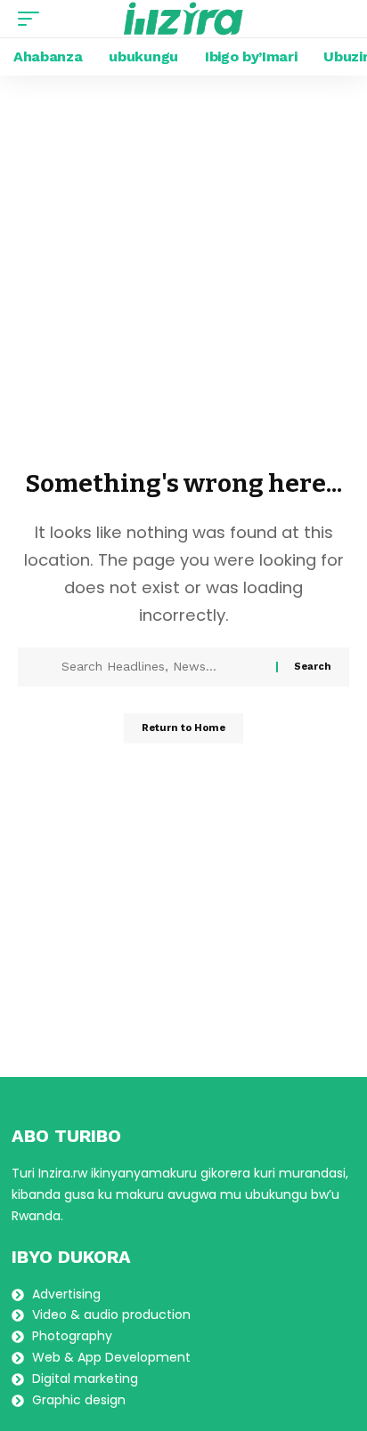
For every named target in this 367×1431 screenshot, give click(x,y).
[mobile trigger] (33, 19)
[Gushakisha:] (162, 667)
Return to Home (183, 728)
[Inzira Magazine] (184, 18)
